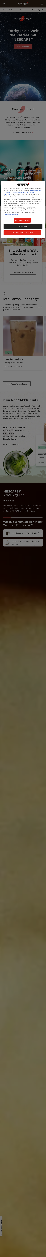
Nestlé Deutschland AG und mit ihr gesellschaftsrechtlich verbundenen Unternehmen (23, 192)
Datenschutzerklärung (11, 214)
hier (27, 210)
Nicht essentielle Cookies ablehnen (22, 232)
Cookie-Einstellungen (22, 220)
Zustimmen (23, 226)
